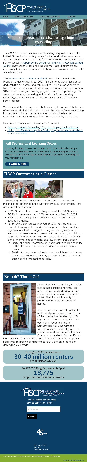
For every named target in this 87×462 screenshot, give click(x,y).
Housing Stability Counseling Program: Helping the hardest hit (43, 127)
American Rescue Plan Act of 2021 (28, 78)
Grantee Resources (24, 17)
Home (5, 17)
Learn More (17, 164)
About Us (71, 17)
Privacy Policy (71, 460)
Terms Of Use (80, 460)
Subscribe (31, 416)
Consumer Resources (50, 17)
